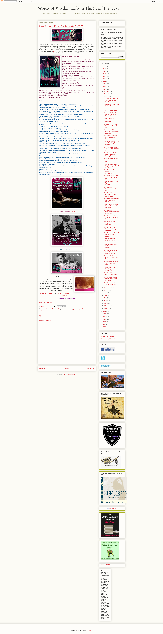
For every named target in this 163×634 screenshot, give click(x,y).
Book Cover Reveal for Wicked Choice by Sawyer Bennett (110, 251)
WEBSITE (43, 293)
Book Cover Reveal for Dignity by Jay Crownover (110, 269)
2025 (104, 68)
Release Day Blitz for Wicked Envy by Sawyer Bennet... (112, 131)
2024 (104, 71)
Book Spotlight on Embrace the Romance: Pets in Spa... (111, 211)
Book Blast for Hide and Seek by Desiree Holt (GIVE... (111, 177)
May (105, 298)
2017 (104, 89)
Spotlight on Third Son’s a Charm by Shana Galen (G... (111, 125)
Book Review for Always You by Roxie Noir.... (111, 283)
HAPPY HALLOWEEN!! (111, 110)
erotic (70, 309)
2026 (104, 66)
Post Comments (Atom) (70, 374)
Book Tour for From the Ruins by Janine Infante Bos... (111, 257)
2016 (104, 311)
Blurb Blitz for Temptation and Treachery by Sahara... (111, 143)
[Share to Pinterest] (65, 306)
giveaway (75, 309)
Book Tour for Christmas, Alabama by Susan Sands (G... (111, 114)
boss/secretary (56, 309)
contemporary (64, 309)
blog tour (46, 309)
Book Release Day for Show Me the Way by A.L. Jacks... (111, 278)
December (107, 91)
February (107, 305)
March (106, 303)
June (106, 295)
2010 (104, 327)
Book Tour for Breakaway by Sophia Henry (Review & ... (111, 246)
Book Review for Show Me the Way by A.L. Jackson (112, 234)
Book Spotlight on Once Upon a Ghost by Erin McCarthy (111, 206)
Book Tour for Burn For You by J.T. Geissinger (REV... (111, 160)
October (106, 96)
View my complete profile (108, 339)
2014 (104, 316)
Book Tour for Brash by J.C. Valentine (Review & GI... (111, 148)
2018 (104, 86)
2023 (104, 73)
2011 (104, 324)
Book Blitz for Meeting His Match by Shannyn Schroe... (111, 200)
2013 (104, 319)
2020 (104, 81)
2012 (104, 321)
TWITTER (59, 293)
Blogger (91, 630)
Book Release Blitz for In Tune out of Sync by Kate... (111, 263)
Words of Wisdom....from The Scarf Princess (78, 8)
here (73, 211)
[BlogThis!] (59, 306)
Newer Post (43, 368)
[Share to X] (61, 306)
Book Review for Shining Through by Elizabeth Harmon (111, 217)
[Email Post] (54, 306)
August (106, 290)
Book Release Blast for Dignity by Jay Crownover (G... (110, 171)
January (106, 308)
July (105, 293)
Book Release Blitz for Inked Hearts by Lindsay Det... (110, 154)
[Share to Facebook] (63, 306)
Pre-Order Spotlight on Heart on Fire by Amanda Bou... (110, 240)
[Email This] (58, 306)
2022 (104, 76)
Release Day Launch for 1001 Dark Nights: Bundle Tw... (111, 100)
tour (54, 51)
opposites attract (83, 309)
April (105, 300)
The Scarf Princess (108, 336)
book (50, 309)
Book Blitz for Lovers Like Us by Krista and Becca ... (111, 106)
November (107, 94)
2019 (104, 84)
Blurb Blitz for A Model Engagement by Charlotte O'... (110, 223)
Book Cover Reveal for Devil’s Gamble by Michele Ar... (110, 228)
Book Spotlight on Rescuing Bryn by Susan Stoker (110, 194)
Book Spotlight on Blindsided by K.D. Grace (110, 188)
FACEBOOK (51, 293)
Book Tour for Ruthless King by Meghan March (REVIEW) (111, 166)
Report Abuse (105, 564)
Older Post (91, 368)
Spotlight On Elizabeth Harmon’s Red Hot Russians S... (110, 137)
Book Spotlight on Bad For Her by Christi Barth (112, 273)
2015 (104, 314)
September (107, 287)
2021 (104, 79)
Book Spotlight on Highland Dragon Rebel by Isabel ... (111, 120)
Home (67, 368)
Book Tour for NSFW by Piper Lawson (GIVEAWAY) (111, 183)
